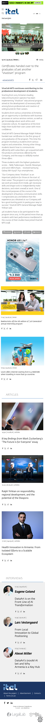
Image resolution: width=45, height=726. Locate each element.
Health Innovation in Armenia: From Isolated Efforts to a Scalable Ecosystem (21, 550)
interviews (14, 578)
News (16, 60)
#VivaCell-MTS (8, 80)
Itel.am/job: (6, 18)
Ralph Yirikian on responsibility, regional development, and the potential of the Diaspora (18, 494)
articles (12, 394)
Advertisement (25, 693)
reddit (28, 232)
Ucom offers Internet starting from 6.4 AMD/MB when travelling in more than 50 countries (20, 373)
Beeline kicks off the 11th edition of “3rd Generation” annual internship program (21, 323)
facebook (8, 232)
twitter (18, 232)
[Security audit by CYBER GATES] (35, 715)
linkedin (37, 232)
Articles (17, 432)
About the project (10, 693)
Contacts (37, 693)
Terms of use (11, 696)
